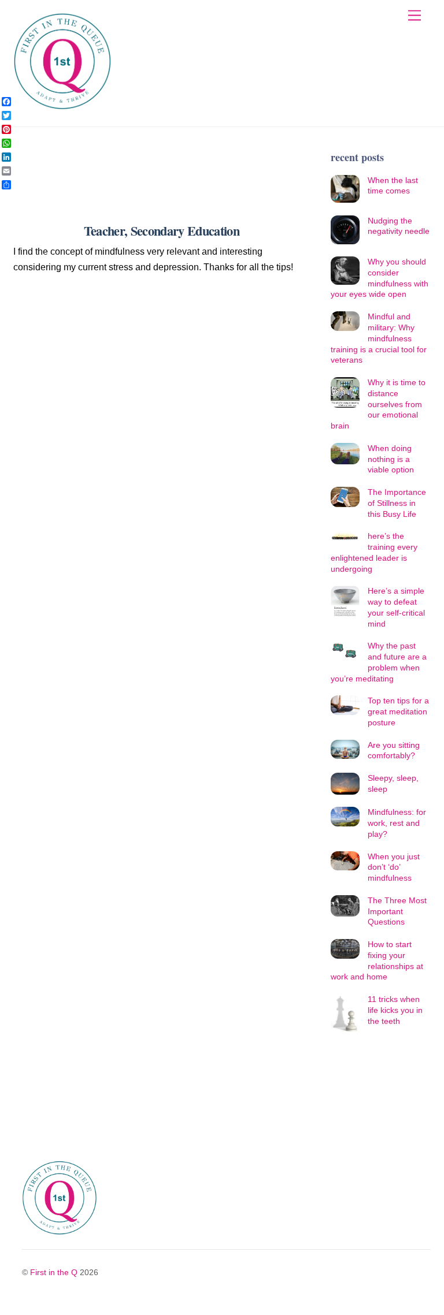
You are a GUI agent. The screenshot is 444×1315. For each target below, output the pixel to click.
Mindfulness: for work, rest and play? (397, 822)
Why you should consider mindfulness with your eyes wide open (379, 278)
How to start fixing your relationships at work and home (377, 960)
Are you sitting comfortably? (394, 750)
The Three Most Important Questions (397, 911)
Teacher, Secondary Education (161, 230)
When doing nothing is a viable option (391, 459)
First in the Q (53, 1272)
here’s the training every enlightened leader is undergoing (374, 552)
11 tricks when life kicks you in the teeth (395, 1009)
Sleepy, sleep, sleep (393, 783)
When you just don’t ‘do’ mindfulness (394, 867)
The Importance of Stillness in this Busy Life (397, 502)
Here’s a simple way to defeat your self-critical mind (396, 607)
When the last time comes (393, 186)
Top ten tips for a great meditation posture (398, 711)
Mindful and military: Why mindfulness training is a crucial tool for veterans (379, 338)
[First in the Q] (62, 105)
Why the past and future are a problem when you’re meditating (379, 662)
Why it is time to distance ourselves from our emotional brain (378, 404)
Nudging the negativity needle (399, 226)
